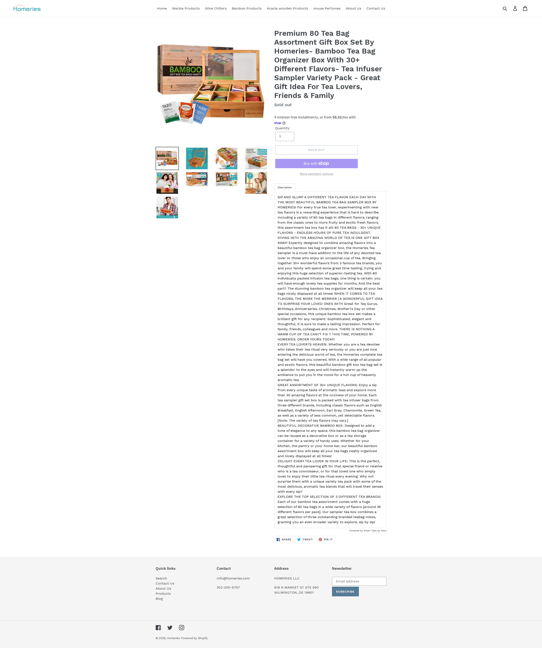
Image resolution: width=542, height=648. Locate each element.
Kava (383, 530)
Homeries (173, 638)
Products (163, 594)
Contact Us (165, 583)
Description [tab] (285, 187)
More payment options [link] (316, 173)
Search (161, 578)
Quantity (282, 128)
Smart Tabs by (372, 530)
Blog (159, 599)
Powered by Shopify (194, 638)
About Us (163, 588)
